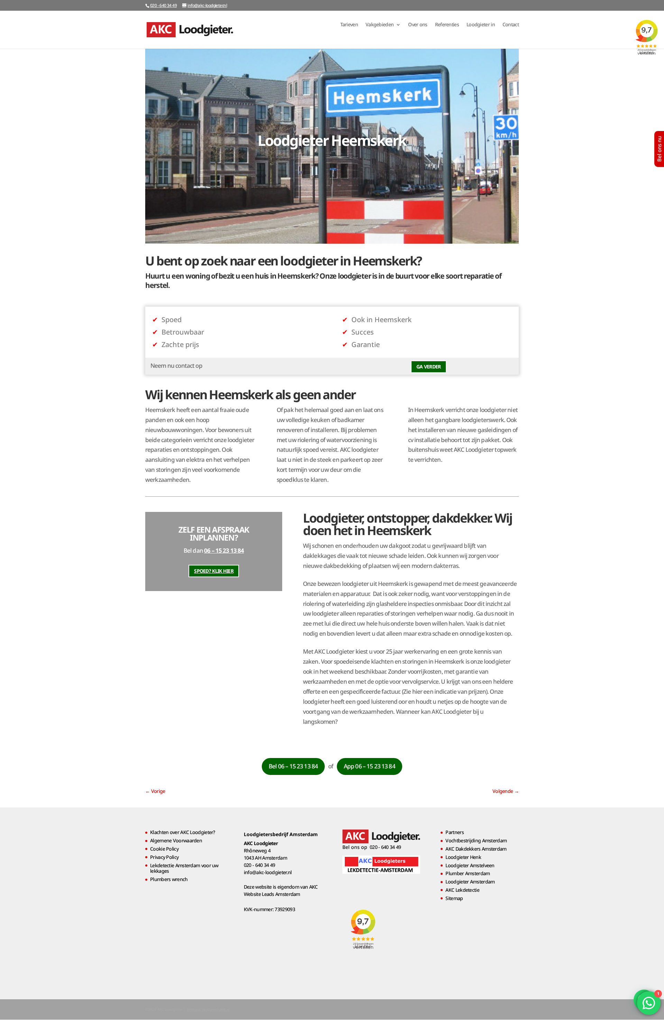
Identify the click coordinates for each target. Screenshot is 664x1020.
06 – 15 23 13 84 (224, 550)
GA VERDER (428, 366)
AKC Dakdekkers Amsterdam (475, 848)
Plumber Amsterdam (467, 873)
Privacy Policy (164, 857)
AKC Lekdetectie (462, 890)
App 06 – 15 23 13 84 (369, 766)
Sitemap (454, 898)
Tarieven (349, 25)
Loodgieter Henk (463, 857)
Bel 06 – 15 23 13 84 (293, 766)
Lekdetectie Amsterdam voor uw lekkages (184, 868)
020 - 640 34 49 (163, 5)
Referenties (447, 25)
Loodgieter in (481, 25)
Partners (454, 832)
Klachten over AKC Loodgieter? (182, 832)
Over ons (417, 25)
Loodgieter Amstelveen (469, 865)
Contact (510, 25)
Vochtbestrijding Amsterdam (476, 840)
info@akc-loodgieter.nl (268, 872)
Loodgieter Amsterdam (470, 881)
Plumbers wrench (169, 879)
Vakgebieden (380, 25)
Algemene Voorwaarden (176, 840)
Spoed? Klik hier (213, 571)
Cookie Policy (164, 848)
